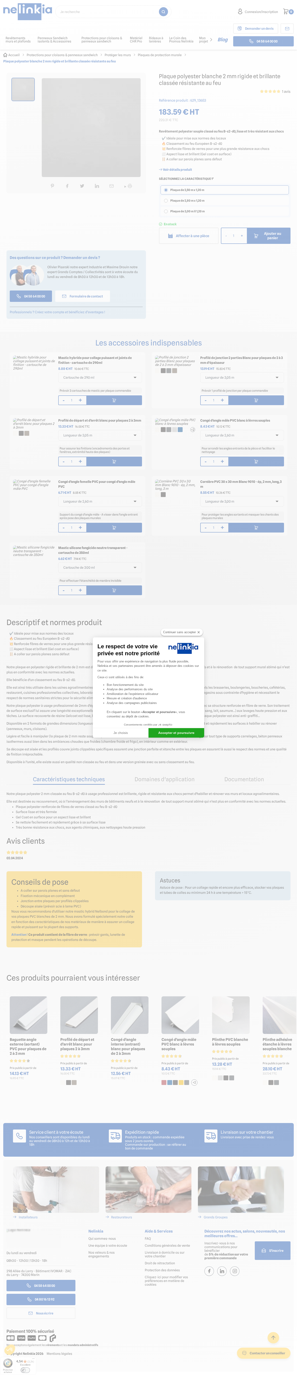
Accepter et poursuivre (176, 733)
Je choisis (120, 733)
